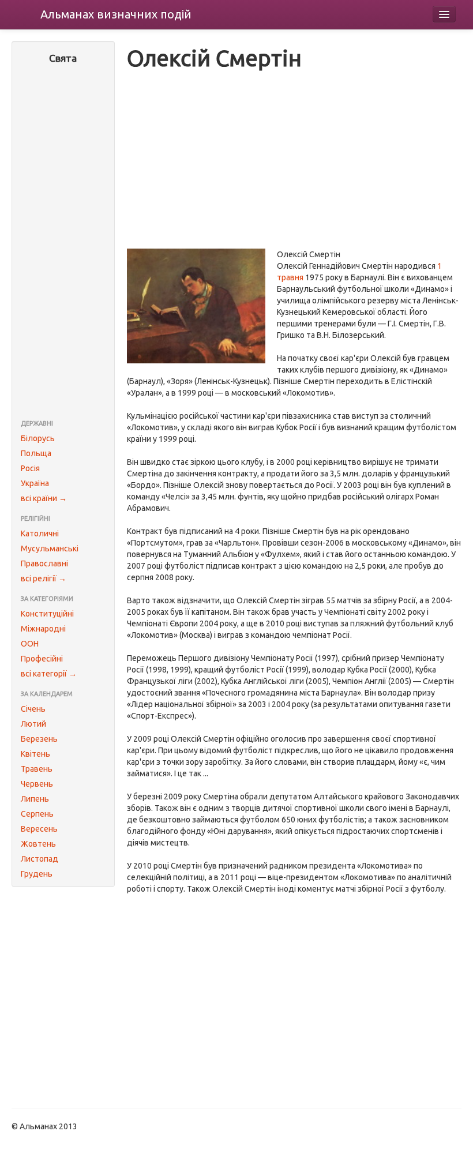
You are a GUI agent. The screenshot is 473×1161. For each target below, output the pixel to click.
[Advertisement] (63, 243)
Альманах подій (116, 14)
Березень (39, 738)
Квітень (35, 753)
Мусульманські (49, 548)
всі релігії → (43, 578)
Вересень (39, 828)
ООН (30, 643)
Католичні (40, 533)
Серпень (37, 813)
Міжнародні (43, 628)
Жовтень (38, 843)
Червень (37, 783)
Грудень (36, 873)
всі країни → (44, 498)
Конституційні (47, 613)
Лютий (33, 723)
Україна (35, 483)
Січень (33, 708)
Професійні (42, 658)
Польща (36, 453)
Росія (30, 468)
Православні (44, 563)
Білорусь (38, 438)
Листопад (39, 858)
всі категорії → (49, 673)
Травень (36, 768)
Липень (35, 798)
